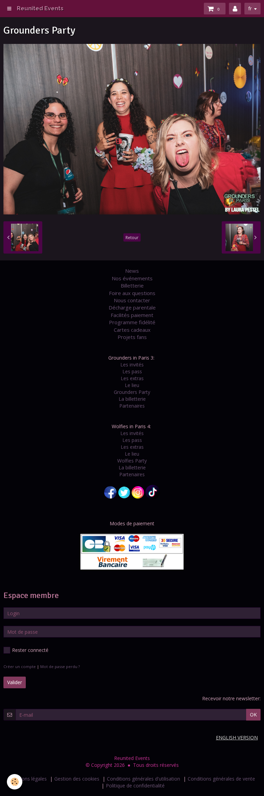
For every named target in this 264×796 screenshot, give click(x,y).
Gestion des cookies (76, 778)
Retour (132, 237)
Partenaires (132, 405)
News (132, 270)
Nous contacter (132, 300)
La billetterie (132, 399)
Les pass (132, 371)
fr (250, 8)
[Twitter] (124, 492)
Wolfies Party (132, 460)
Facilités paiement (132, 315)
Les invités (132, 364)
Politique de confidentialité (135, 785)
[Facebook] (110, 492)
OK (253, 714)
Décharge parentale (132, 307)
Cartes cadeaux (132, 329)
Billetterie (132, 285)
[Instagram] (138, 492)
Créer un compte (19, 666)
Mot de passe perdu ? (60, 666)
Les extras (132, 378)
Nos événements (132, 278)
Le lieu (132, 385)
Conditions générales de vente (221, 778)
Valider (14, 682)
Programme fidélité (132, 322)
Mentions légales (28, 778)
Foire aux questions (132, 293)
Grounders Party (132, 392)
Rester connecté (30, 650)
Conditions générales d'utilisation (143, 778)
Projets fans (132, 336)
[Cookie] (14, 781)
